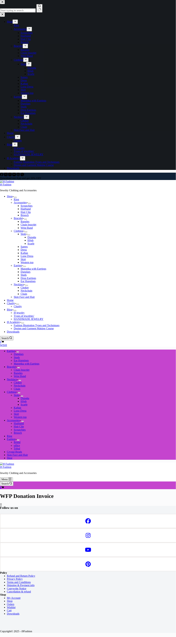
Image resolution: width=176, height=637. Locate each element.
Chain (24, 293)
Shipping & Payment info (21, 585)
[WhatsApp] (22, 175)
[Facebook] (2, 175)
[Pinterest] (18, 175)
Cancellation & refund (19, 591)
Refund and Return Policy (21, 575)
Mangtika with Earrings (33, 268)
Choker (25, 287)
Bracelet (18, 218)
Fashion (11, 439)
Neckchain (26, 290)
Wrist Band (27, 227)
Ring (16, 199)
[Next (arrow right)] (170, 318)
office (17, 445)
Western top (27, 262)
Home (10, 300)
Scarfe (30, 243)
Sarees (24, 246)
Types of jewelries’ (24, 315)
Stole (23, 234)
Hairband (26, 208)
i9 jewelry (19, 312)
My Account (13, 597)
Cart (9, 610)
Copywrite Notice (16, 588)
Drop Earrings (28, 278)
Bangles (25, 221)
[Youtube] (88, 550)
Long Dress (27, 256)
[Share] (157, 4)
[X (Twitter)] (6, 175)
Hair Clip (26, 212)
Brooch (25, 215)
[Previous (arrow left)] (6, 318)
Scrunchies (26, 205)
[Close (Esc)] (164, 4)
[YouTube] (14, 175)
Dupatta (31, 237)
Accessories (20, 202)
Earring (18, 265)
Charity (11, 303)
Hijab (30, 240)
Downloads (13, 331)
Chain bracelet (28, 224)
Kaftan (24, 253)
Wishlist (11, 607)
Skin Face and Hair (24, 296)
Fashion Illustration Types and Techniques (36, 325)
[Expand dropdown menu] (15, 197)
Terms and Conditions (19, 582)
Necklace (19, 284)
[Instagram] (10, 175)
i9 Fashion (5, 184)
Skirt (23, 259)
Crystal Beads (14, 451)
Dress (24, 249)
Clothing (18, 230)
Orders (10, 604)
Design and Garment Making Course (34, 328)
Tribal (17, 448)
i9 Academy (13, 322)
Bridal (17, 442)
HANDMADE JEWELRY (28, 319)
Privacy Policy (15, 578)
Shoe (9, 457)
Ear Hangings (28, 281)
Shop (10, 196)
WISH (3, 345)
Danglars (25, 271)
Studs (24, 274)
